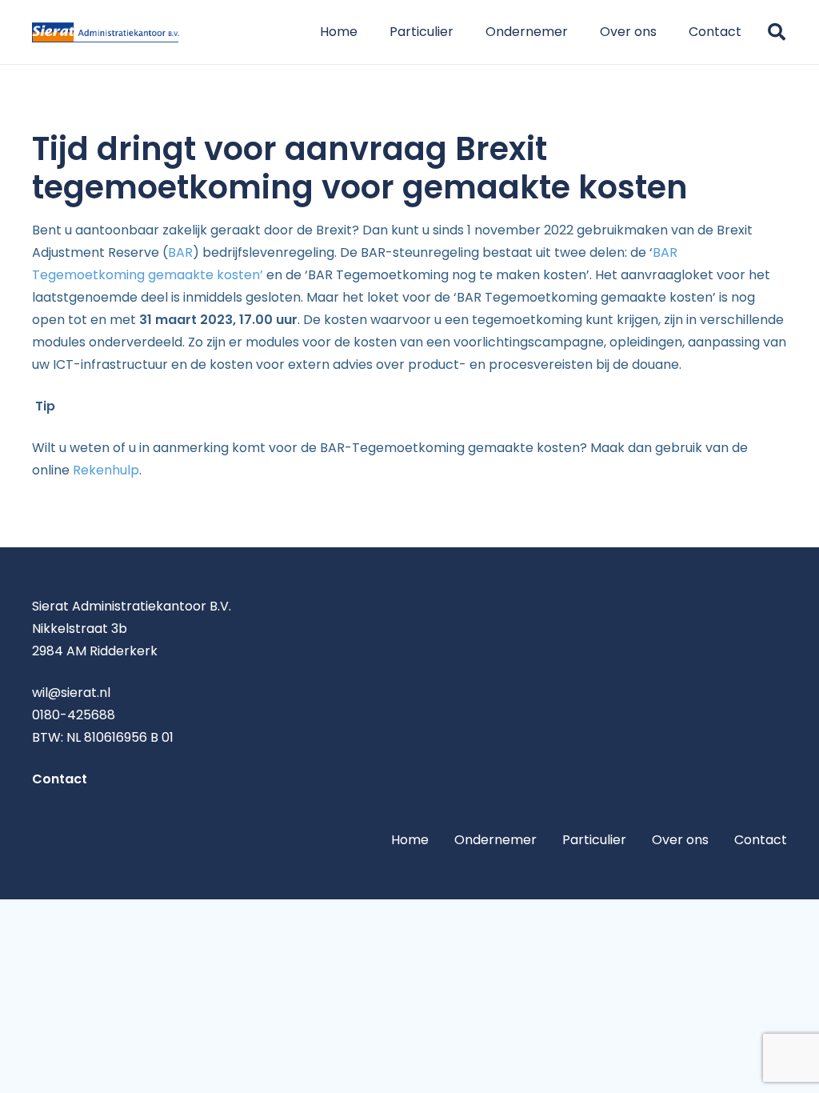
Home (410, 840)
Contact (760, 840)
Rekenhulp (106, 470)
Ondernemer (495, 840)
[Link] (105, 32)
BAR (180, 252)
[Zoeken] (776, 32)
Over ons (680, 840)
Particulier (594, 840)
